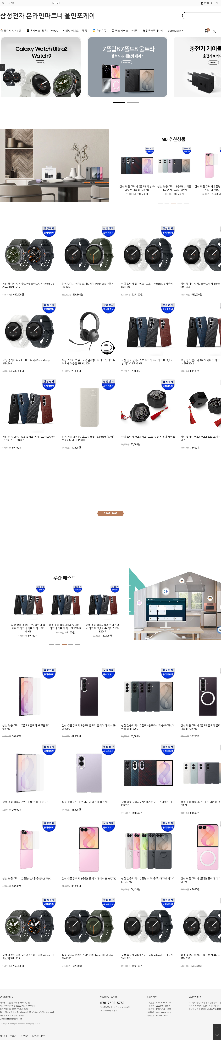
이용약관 (24, 1036)
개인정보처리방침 (38, 1036)
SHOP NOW (110, 513)
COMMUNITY (175, 30)
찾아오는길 (208, 3)
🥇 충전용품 (99, 30)
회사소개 (3, 1036)
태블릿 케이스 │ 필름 (75, 30)
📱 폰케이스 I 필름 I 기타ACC (42, 30)
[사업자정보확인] (28, 1006)
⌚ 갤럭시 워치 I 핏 (10, 30)
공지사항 (11, 3)
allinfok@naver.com (14, 1019)
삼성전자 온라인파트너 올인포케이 (47, 16)
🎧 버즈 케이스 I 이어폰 (124, 30)
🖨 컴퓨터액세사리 (153, 30)
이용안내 (13, 1036)
